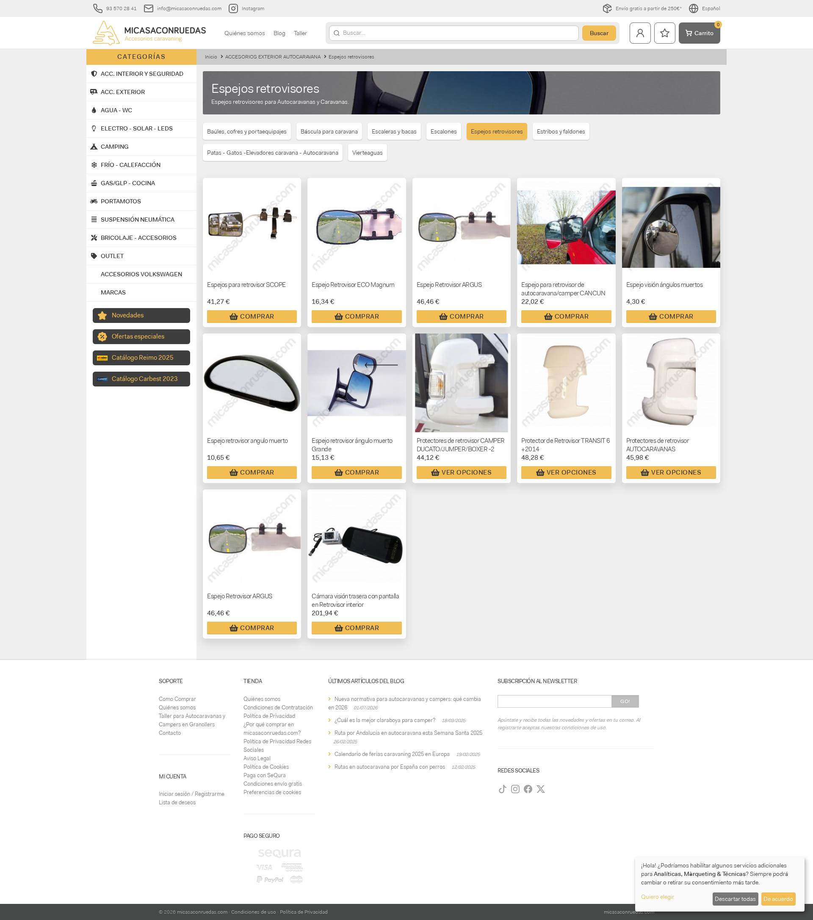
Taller (300, 33)
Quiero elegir (657, 897)
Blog (279, 33)
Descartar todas (735, 899)
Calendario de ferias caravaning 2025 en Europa (392, 754)
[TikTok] (503, 789)
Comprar (257, 316)
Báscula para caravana (329, 131)
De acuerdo (778, 899)
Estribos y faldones (561, 131)
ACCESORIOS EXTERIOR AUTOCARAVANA (273, 56)
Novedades (128, 315)
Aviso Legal (257, 758)
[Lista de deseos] (664, 33)
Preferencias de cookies (272, 792)
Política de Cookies (266, 766)
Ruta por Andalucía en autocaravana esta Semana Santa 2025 (408, 733)
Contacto (170, 733)
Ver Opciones (467, 472)
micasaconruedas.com (202, 912)
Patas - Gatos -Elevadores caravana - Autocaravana (272, 152)
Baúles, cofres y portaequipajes (247, 131)
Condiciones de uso (253, 912)
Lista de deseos (177, 802)
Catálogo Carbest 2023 (145, 379)
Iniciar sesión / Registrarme (191, 794)
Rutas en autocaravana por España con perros (390, 766)
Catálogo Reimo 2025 (143, 357)
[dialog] (720, 884)
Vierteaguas (367, 152)
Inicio (211, 56)
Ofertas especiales (138, 336)
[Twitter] (541, 789)
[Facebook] (528, 789)
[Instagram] (515, 789)
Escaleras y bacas (394, 131)
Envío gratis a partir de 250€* (649, 8)
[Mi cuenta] (640, 33)
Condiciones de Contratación (278, 707)
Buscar (599, 33)
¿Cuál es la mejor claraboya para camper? (385, 720)
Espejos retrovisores (497, 131)
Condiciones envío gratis (272, 783)
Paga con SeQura (264, 775)
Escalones (444, 131)
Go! (625, 701)
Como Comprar (177, 699)
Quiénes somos (244, 33)
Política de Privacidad (269, 716)
